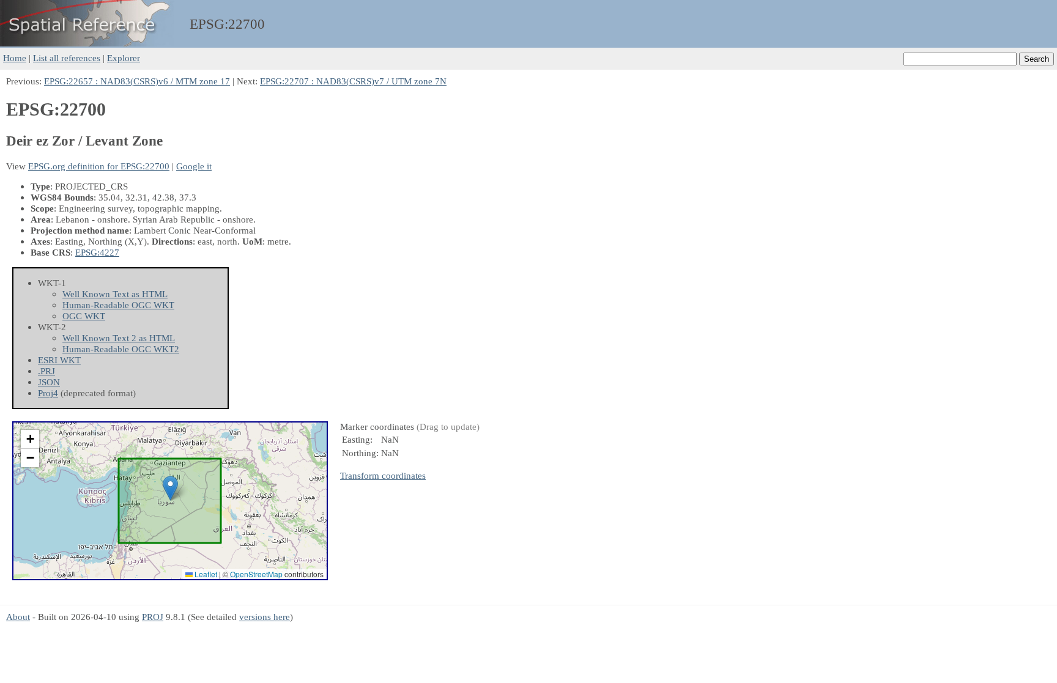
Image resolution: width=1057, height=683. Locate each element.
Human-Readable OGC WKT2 (120, 349)
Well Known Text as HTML (115, 294)
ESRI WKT (59, 360)
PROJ (152, 616)
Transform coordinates (383, 475)
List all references (66, 58)
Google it (194, 166)
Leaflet (205, 574)
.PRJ (46, 371)
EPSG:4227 (97, 252)
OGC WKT (83, 316)
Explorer (123, 58)
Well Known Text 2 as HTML (118, 338)
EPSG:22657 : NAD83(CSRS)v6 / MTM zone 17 (137, 81)
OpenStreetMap (256, 574)
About (18, 616)
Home (14, 58)
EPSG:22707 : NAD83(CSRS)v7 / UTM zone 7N (353, 81)
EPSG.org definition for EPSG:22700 (98, 166)
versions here (264, 616)
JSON (49, 382)
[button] (170, 488)
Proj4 (48, 393)
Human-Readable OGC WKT (118, 305)
